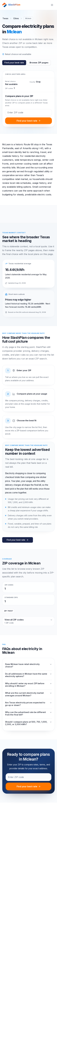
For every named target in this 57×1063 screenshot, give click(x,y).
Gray (38, 82)
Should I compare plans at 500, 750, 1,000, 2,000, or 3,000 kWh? (26, 723)
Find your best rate (14, 62)
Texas (5, 18)
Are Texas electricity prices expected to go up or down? (25, 703)
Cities (16, 18)
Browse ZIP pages (39, 62)
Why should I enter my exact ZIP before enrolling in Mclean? (24, 684)
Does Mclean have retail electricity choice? (22, 665)
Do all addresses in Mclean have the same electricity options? (26, 675)
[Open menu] (52, 5)
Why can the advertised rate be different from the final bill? (25, 713)
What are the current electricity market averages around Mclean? (24, 694)
